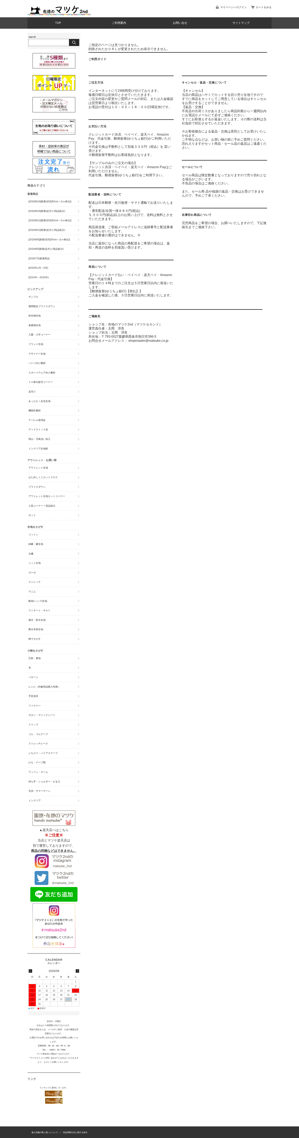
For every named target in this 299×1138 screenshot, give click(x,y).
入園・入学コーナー (39, 334)
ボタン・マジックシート (41, 715)
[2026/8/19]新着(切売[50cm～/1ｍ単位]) (49, 201)
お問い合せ (180, 22)
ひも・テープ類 (37, 762)
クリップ (33, 724)
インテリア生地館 (38, 448)
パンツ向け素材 (37, 363)
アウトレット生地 (38, 467)
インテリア (34, 800)
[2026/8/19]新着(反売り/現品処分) (46, 211)
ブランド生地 (35, 344)
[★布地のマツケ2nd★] (59, 14)
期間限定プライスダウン (41, 306)
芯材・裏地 (34, 658)
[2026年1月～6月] (38, 267)
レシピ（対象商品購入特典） (44, 686)
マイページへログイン (233, 7)
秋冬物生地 (34, 315)
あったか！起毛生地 (39, 401)
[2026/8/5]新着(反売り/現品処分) (46, 249)
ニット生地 (34, 563)
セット (32, 515)
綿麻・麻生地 (35, 544)
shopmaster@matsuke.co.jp (148, 340)
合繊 (30, 553)
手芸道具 (33, 696)
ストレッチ (34, 582)
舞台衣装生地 (35, 629)
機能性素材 (34, 410)
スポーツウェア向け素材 (41, 372)
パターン (33, 677)
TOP (58, 22)
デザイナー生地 (37, 353)
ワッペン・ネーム (38, 772)
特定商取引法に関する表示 (75, 1132)
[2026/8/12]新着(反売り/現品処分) (46, 230)
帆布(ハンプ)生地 (37, 601)
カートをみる (264, 7)
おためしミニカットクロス (43, 477)
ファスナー (34, 705)
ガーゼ (32, 572)
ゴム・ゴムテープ (38, 734)
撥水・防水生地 (37, 620)
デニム (32, 591)
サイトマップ (241, 22)
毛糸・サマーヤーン (39, 791)
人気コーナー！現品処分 (41, 505)
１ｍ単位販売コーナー (40, 382)
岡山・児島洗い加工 (39, 439)
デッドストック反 (38, 429)
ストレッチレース (38, 743)
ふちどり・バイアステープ (43, 753)
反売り (32, 391)
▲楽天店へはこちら (54, 830)
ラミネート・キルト (39, 610)
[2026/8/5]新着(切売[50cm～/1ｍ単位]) (49, 239)
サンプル (33, 296)
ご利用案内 (119, 22)
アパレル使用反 (37, 420)
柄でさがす (34, 638)
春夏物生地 (34, 325)
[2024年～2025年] (38, 277)
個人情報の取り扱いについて (45, 1132)
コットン (33, 534)
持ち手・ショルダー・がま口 (44, 781)
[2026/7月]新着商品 (39, 258)
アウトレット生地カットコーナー (46, 496)
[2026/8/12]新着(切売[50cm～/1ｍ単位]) (49, 220)
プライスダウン (37, 486)
